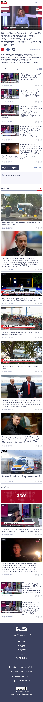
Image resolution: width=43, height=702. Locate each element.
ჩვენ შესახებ (21, 658)
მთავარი (21, 641)
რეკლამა (21, 654)
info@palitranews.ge (23, 676)
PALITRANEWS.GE (19, 691)
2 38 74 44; (19, 671)
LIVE (39, 699)
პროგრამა (21, 650)
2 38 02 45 (28, 671)
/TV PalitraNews (23, 681)
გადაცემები (21, 645)
